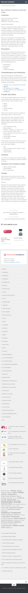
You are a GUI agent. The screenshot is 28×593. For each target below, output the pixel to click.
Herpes (17, 505)
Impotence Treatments (11, 513)
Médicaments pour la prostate (9, 387)
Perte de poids (6, 390)
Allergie (4, 269)
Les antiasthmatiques (7, 361)
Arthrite (21, 492)
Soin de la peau (6, 407)
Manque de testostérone (7, 520)
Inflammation (22, 514)
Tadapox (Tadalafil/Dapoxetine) (9, 413)
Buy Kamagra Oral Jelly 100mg (16, 482)
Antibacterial (5, 275)
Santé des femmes (7, 400)
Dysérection (5, 341)
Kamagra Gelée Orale (7, 571)
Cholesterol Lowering (6, 498)
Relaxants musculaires (8, 393)
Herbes (4, 347)
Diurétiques (5, 338)
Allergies (19, 491)
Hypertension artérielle (13, 509)
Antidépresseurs (6, 282)
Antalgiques (5, 272)
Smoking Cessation (12, 523)
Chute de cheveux (7, 308)
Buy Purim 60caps (18, 238)
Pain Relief (22, 520)
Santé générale (6, 403)
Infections (16, 514)
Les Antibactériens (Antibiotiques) (10, 364)
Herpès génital (4, 507)
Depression (11, 500)
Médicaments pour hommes (9, 384)
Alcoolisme (7, 490)
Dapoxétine (5, 331)
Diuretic (18, 500)
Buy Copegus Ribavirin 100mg (16, 461)
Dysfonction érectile (11, 502)
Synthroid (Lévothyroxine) (8, 410)
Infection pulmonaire (7, 514)
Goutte (2, 505)
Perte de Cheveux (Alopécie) (11, 522)
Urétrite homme (18, 525)
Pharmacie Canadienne (7, 2)
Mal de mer (5, 374)
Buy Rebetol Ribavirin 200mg (15, 467)
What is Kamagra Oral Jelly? (15, 478)
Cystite (3, 500)
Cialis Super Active (7, 315)
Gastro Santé (6, 344)
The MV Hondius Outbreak (15, 473)
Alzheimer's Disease (6, 492)
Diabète (4, 334)
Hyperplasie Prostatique (16, 507)
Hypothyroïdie (4, 511)
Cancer (4, 298)
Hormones (5, 351)
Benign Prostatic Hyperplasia (8, 496)
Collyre (4, 321)
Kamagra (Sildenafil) (7, 354)
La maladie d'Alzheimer (7, 518)
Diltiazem (6, 86)
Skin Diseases (4, 523)
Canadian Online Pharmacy (8, 5)
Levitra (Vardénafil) (7, 367)
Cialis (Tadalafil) (6, 311)
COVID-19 (5, 328)
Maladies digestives (19, 518)
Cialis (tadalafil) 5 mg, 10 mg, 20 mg (17, 444)
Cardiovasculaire (6, 302)
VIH (3, 420)
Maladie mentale (6, 377)
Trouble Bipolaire (6, 525)
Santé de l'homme (7, 397)
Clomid (4, 318)
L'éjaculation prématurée (10, 516)
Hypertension (3, 509)
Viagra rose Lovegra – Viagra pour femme (12, 556)
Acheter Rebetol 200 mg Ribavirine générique (13, 539)
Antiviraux (5, 285)
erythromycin (6, 91)
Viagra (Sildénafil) (6, 416)
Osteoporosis (17, 520)
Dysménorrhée (6, 504)
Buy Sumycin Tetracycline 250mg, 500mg (5, 239)
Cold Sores (15, 498)
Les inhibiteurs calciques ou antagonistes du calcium (14, 567)
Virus (3, 527)
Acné (2, 491)
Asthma (4, 292)
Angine (14, 492)
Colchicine (3, 20)
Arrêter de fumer (6, 288)
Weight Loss (9, 527)
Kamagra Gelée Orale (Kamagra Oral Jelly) (12, 549)
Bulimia (19, 496)
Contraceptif (5, 324)
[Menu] (26, 2)
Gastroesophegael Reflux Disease (19, 504)
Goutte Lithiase (8, 505)
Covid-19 (20, 498)
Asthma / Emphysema (8, 494)
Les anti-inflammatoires (8, 357)
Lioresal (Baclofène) (7, 370)
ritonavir (17, 88)
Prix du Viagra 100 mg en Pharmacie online (12, 559)
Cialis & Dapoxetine (13, 448)
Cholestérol (5, 305)
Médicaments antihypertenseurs (10, 380)
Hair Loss (14, 505)
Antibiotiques (5, 278)
